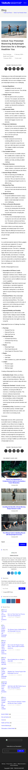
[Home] (1, 12)
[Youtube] (18, 601)
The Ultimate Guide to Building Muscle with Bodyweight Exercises (14, 533)
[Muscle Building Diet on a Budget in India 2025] (4, 661)
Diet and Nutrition (5, 717)
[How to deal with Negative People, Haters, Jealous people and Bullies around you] (4, 647)
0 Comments (17, 617)
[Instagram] (12, 573)
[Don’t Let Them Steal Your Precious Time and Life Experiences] (4, 615)
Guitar (2, 719)
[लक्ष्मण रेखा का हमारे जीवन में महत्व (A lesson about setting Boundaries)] (4, 687)
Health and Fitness (8, 56)
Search (3, 541)
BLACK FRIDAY (5, 714)
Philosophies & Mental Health (8, 728)
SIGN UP (22, 588)
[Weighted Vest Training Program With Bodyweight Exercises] (4, 673)
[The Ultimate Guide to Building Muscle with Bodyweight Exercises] (4, 631)
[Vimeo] (19, 573)
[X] (15, 573)
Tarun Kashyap (7, 54)
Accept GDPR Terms (8, 592)
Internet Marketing (5, 725)
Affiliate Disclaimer (21, 763)
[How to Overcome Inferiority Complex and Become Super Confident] (4, 703)
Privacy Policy (9, 763)
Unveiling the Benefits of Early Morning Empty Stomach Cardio (14, 507)
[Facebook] (8, 573)
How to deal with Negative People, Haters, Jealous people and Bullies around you (16, 646)
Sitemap (3, 763)
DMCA (15, 763)
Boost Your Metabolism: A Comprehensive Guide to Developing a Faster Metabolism (14, 481)
